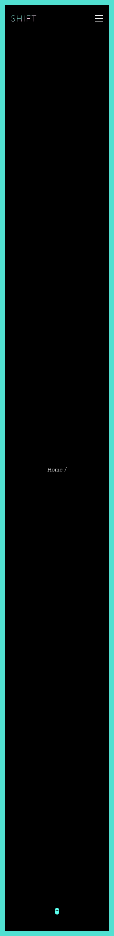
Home (55, 469)
